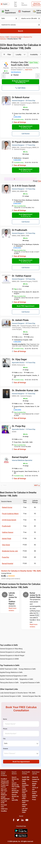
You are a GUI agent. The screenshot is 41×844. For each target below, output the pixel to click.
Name (5, 719)
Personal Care (4, 806)
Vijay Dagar (6, 545)
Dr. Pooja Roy (18, 426)
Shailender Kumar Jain (10, 551)
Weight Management (5, 798)
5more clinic (17, 203)
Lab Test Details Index (25, 810)
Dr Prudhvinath (19, 230)
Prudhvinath (6, 526)
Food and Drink (4, 802)
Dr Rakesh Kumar (20, 97)
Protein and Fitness (4, 786)
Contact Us (35, 779)
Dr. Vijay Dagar (19, 359)
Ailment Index (24, 805)
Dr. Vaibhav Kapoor (21, 275)
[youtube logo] (27, 821)
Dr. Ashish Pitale (20, 320)
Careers (34, 781)
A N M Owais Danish (9, 520)
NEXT (36, 485)
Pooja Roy (5, 557)
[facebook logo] (13, 821)
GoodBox (4, 811)
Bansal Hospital (20, 457)
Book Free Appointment (21, 762)
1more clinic (17, 117)
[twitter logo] (18, 821)
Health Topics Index (24, 796)
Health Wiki (25, 777)
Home (2, 37)
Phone (5, 729)
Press (34, 799)
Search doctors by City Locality (15, 784)
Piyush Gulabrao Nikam (10, 513)
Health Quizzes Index (24, 791)
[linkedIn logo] (22, 821)
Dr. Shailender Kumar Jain (25, 390)
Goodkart (4, 779)
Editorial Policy (34, 796)
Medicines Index (25, 801)
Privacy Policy (34, 792)
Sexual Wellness (4, 794)
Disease (5, 748)
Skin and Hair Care (4, 790)
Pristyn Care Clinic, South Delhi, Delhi (20, 63)
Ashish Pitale (6, 538)
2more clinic (17, 247)
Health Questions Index (25, 785)
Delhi (7, 37)
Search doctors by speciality (15, 790)
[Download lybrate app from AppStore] (21, 837)
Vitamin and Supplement (5, 782)
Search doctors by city (15, 779)
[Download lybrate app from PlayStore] (21, 832)
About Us (35, 777)
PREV (5, 485)
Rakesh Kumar (7, 507)
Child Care (4, 809)
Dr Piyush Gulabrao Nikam (25, 142)
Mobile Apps (34, 784)
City (4, 738)
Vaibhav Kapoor (7, 532)
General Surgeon (16, 37)
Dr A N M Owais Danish (23, 185)
